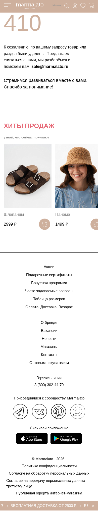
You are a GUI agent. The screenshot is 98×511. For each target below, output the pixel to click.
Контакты (49, 354)
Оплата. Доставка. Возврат (49, 307)
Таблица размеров (49, 299)
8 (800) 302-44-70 (49, 385)
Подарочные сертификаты (49, 275)
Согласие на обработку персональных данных (49, 473)
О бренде (49, 322)
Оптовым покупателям (49, 363)
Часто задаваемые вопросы (49, 291)
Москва (57, 5)
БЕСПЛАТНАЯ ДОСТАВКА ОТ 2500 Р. (43, 505)
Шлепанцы (14, 214)
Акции (49, 267)
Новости (49, 338)
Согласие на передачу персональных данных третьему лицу (45, 483)
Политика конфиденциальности (49, 466)
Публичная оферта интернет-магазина (49, 493)
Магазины (49, 346)
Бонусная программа (49, 283)
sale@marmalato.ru (49, 66)
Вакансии (49, 330)
